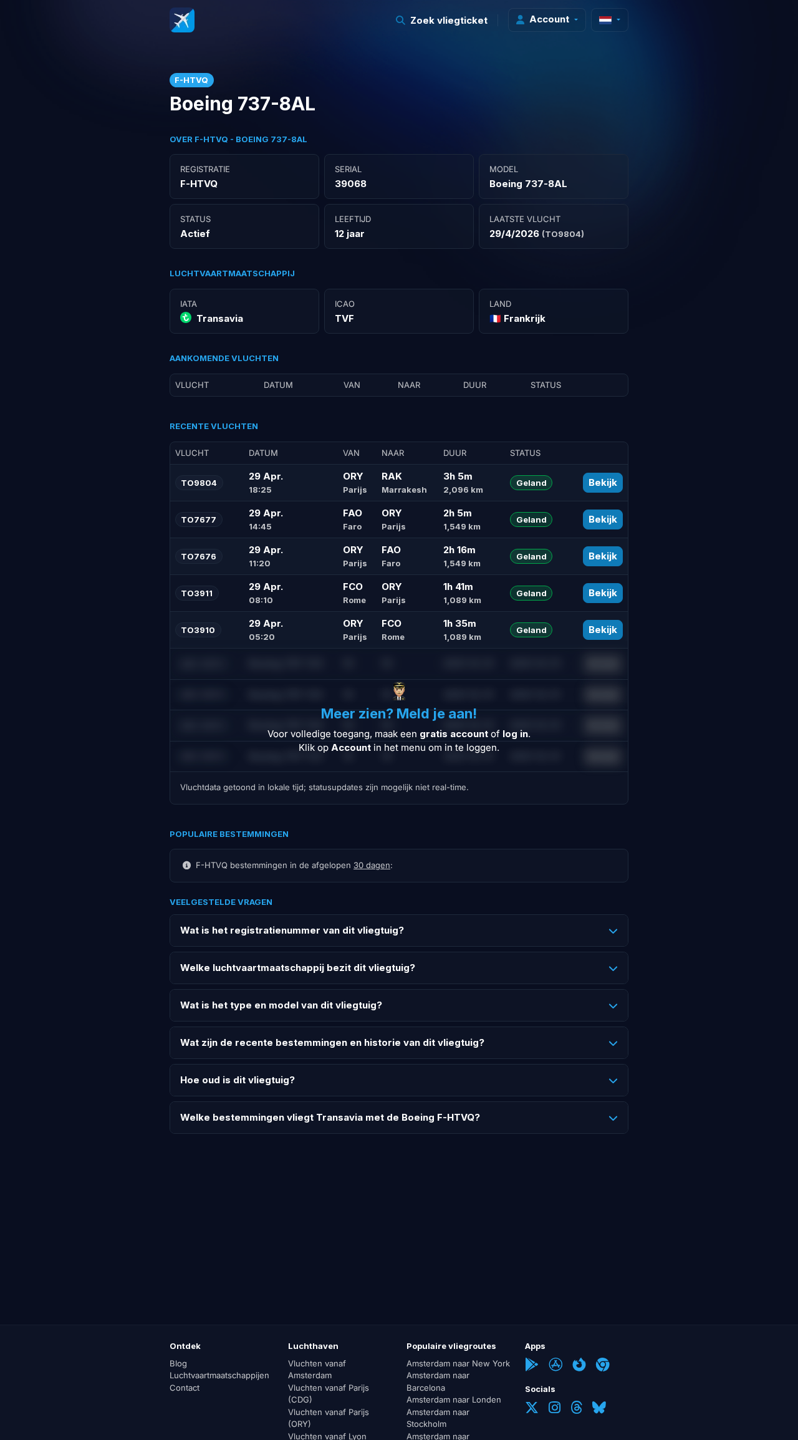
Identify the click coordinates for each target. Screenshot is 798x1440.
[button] (442, 20)
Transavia (219, 318)
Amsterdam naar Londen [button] (453, 1399)
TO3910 (198, 630)
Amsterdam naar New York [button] (458, 1363)
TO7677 (198, 519)
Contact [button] (185, 1388)
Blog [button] (178, 1363)
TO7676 (198, 556)
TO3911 (197, 593)
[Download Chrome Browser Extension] (603, 1366)
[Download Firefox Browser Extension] (579, 1366)
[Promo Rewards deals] (182, 20)
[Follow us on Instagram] (554, 1409)
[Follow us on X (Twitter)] (532, 1409)
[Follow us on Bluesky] (599, 1409)
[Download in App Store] (555, 1366)
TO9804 (199, 483)
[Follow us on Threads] (576, 1409)
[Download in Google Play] (532, 1366)
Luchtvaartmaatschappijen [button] (219, 1375)
